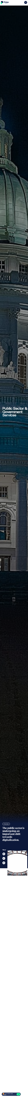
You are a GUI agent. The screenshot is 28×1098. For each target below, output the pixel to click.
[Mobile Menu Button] (25, 2)
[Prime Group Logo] (6, 2)
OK (18, 1094)
